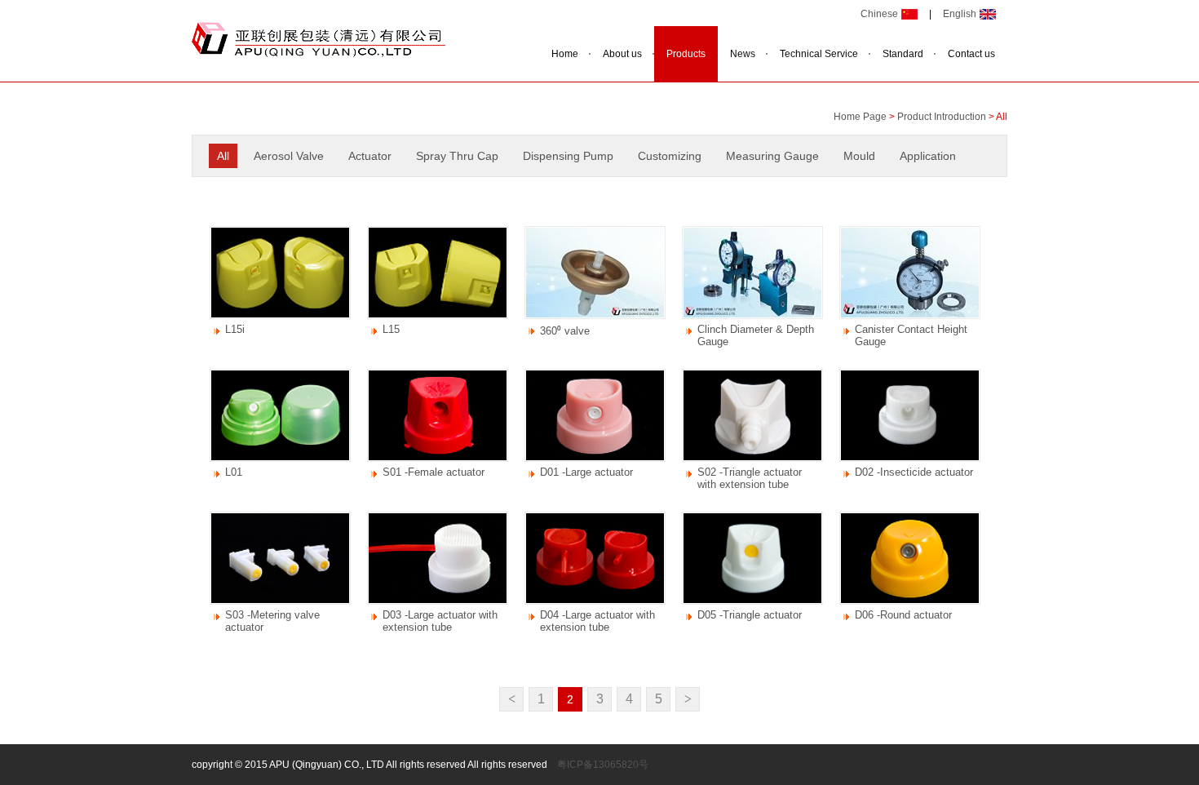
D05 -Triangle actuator (749, 615)
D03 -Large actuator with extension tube (440, 621)
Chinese (879, 14)
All (223, 155)
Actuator (370, 155)
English (959, 14)
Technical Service (819, 54)
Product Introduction (941, 116)
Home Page (860, 116)
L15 (391, 329)
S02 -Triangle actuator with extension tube (749, 478)
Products (686, 54)
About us (622, 54)
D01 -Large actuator (586, 472)
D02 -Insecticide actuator (914, 472)
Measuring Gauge (772, 155)
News (742, 54)
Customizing (669, 155)
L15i (235, 329)
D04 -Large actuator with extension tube (597, 621)
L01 (233, 472)
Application (928, 155)
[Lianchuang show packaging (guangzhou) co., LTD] (318, 54)
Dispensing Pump (568, 155)
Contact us (971, 54)
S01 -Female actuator (433, 472)
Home (564, 54)
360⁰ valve (565, 331)
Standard (903, 54)
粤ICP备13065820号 (602, 764)
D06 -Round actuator (903, 615)
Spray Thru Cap (457, 155)
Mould (859, 155)
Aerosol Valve (289, 155)
